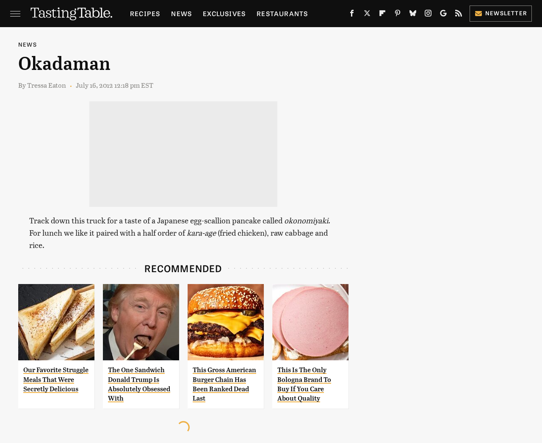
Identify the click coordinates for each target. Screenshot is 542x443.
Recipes (145, 13)
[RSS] (458, 15)
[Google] (443, 15)
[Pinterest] (397, 15)
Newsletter (506, 13)
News (181, 13)
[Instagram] (428, 15)
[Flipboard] (382, 15)
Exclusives (224, 13)
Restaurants (282, 13)
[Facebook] (352, 15)
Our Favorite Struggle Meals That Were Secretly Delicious (55, 379)
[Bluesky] (413, 15)
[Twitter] (367, 15)
